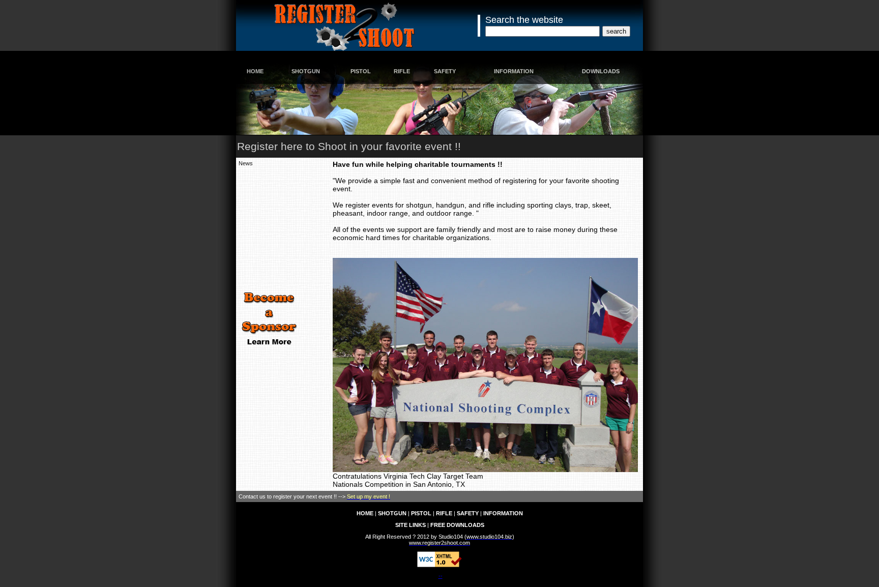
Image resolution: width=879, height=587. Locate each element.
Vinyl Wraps (467, 554)
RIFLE (402, 71)
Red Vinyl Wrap (301, 554)
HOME (255, 71)
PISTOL (360, 71)
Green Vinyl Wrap (429, 554)
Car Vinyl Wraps (503, 554)
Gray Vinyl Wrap (385, 554)
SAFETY (445, 71)
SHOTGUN (305, 71)
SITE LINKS (410, 525)
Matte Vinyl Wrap (259, 554)
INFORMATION (514, 71)
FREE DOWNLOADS (457, 525)
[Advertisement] (269, 227)
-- (440, 576)
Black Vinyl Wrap (342, 554)
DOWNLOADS (601, 71)
